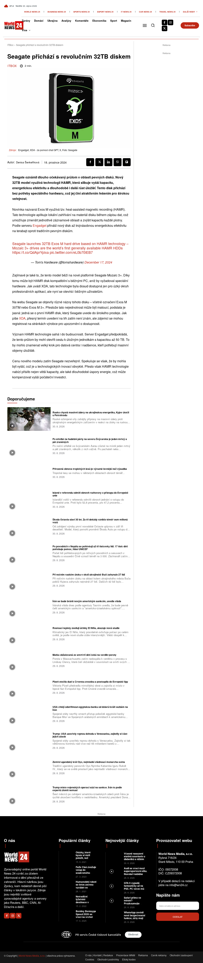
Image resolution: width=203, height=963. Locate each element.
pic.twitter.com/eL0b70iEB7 (71, 252)
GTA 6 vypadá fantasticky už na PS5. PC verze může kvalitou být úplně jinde (135, 888)
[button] (153, 25)
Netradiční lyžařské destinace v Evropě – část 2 (84, 901)
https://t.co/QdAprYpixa (30, 252)
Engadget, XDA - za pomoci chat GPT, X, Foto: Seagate (47, 150)
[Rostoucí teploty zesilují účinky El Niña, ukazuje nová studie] (29, 633)
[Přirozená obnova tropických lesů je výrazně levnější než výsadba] (29, 472)
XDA (22, 318)
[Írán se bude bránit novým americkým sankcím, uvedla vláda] (29, 606)
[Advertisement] (166, 115)
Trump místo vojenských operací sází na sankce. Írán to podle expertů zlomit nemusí (87, 789)
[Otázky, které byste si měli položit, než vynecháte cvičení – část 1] (67, 855)
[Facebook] (164, 22)
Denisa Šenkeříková (27, 162)
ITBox (10, 45)
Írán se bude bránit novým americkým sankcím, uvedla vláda (87, 601)
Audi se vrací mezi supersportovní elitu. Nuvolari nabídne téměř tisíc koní (135, 872)
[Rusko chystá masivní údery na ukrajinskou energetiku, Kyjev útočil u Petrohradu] (29, 419)
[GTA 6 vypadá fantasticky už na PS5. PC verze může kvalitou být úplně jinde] (115, 886)
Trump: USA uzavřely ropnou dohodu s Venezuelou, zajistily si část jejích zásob (90, 735)
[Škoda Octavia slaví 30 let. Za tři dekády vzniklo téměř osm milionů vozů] (29, 526)
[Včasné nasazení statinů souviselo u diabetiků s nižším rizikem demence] (115, 856)
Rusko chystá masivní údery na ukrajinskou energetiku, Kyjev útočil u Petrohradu (91, 414)
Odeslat (178, 916)
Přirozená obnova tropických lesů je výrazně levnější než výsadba (90, 469)
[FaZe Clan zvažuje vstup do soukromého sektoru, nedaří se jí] (67, 869)
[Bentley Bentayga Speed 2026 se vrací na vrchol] (67, 913)
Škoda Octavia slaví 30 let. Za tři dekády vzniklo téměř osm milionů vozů (90, 521)
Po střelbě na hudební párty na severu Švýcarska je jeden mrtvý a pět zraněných (90, 440)
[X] (164, 28)
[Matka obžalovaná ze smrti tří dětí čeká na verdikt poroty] (29, 660)
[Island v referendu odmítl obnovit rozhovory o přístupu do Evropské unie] (29, 499)
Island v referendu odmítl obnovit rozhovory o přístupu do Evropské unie (90, 494)
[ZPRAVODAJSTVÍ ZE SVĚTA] (11, 25)
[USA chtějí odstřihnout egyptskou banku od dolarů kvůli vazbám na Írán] (29, 714)
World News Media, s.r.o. (32, 955)
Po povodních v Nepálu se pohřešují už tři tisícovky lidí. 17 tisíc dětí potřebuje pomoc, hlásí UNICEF (90, 547)
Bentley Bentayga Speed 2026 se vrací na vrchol (86, 914)
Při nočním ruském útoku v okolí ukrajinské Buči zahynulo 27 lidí (89, 574)
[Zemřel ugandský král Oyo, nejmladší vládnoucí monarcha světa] (29, 767)
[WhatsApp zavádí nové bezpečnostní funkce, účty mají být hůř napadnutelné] (115, 915)
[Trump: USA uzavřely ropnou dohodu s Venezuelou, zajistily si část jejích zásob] (29, 740)
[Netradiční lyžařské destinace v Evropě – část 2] (67, 899)
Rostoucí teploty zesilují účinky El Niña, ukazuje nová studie (86, 628)
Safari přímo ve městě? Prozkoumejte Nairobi (132, 902)
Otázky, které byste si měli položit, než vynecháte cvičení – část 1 (86, 858)
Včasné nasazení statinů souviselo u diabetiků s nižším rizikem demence (134, 858)
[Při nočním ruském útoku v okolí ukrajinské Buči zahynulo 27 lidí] (29, 580)
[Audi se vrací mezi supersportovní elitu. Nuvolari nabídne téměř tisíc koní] (115, 871)
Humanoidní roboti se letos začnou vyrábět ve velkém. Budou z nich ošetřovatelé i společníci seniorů (86, 889)
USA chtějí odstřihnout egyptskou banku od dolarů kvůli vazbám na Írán (90, 708)
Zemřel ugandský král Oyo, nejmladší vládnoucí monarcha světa (89, 762)
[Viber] (118, 162)
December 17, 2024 (98, 262)
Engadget (39, 225)
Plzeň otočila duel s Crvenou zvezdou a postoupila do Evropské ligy (90, 681)
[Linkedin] (108, 162)
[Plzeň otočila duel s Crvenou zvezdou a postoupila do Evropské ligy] (29, 687)
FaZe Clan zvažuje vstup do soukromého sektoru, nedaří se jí (86, 872)
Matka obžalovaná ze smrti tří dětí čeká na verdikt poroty (84, 655)
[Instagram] (170, 22)
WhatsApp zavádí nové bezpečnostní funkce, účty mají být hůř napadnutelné (135, 917)
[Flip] (127, 162)
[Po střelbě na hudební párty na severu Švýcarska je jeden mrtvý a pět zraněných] (29, 446)
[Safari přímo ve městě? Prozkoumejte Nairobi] (115, 900)
